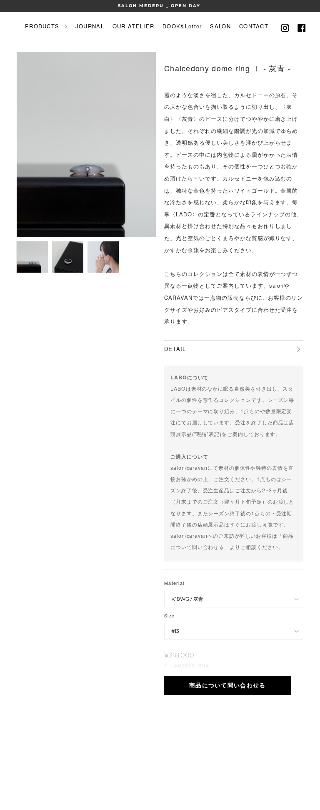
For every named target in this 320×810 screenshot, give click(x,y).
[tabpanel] (86, 144)
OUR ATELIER (133, 26)
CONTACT (253, 26)
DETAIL (175, 349)
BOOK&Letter (182, 26)
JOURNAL (89, 26)
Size (169, 615)
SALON (220, 26)
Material (174, 583)
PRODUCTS (43, 26)
